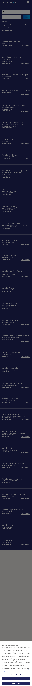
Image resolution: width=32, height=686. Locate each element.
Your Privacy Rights (16, 674)
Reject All (16, 679)
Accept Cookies (16, 683)
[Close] (30, 643)
